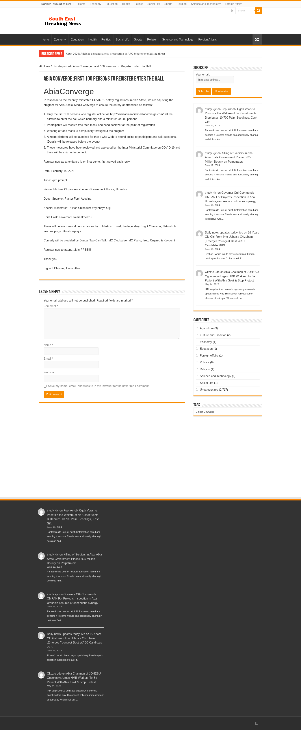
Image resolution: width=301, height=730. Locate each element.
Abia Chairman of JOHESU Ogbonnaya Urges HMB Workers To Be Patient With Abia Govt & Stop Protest (232, 276)
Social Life (153, 4)
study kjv (211, 109)
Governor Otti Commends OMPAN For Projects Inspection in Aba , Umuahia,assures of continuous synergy (230, 197)
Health (126, 4)
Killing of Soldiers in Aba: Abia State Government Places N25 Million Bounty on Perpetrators (229, 157)
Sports (168, 4)
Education (112, 4)
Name (48, 345)
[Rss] (232, 10)
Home (81, 4)
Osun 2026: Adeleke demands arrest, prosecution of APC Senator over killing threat (115, 53)
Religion (182, 4)
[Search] (258, 10)
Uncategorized (61, 66)
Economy (95, 4)
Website (49, 372)
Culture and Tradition (213, 335)
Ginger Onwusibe (205, 411)
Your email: (203, 74)
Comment (51, 306)
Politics (138, 4)
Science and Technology (206, 4)
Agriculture (207, 328)
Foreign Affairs (233, 4)
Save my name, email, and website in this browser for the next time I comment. (99, 386)
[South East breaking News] (65, 20)
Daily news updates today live (224, 232)
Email (48, 358)
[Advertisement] (150, 463)
